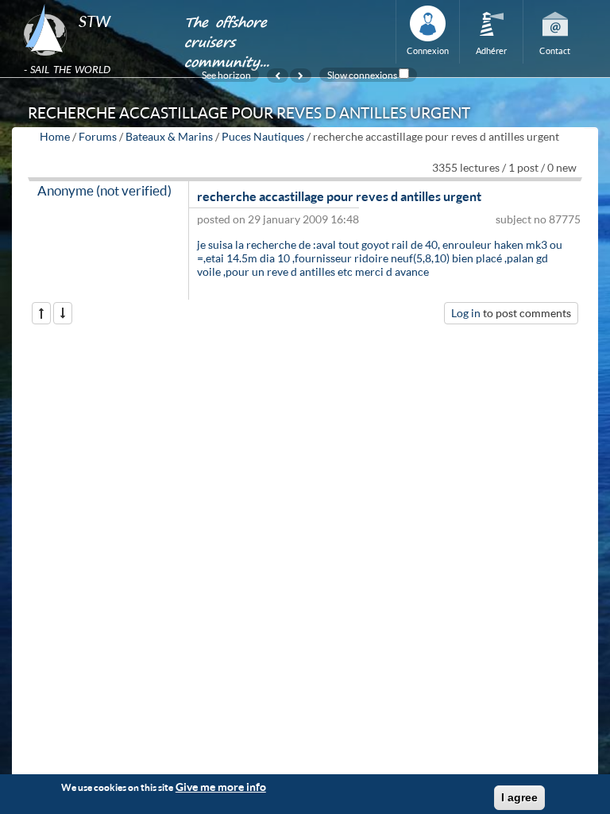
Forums (98, 136)
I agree (519, 797)
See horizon (226, 74)
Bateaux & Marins (169, 136)
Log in (466, 313)
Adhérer (491, 50)
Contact (554, 50)
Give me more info (221, 786)
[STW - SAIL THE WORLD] (94, 5)
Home (55, 136)
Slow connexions (362, 74)
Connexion (428, 50)
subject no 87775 (538, 219)
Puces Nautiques (263, 136)
